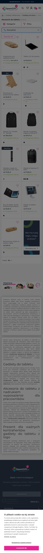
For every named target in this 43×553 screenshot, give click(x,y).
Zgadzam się (21, 548)
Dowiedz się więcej (10, 536)
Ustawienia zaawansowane (21, 542)
